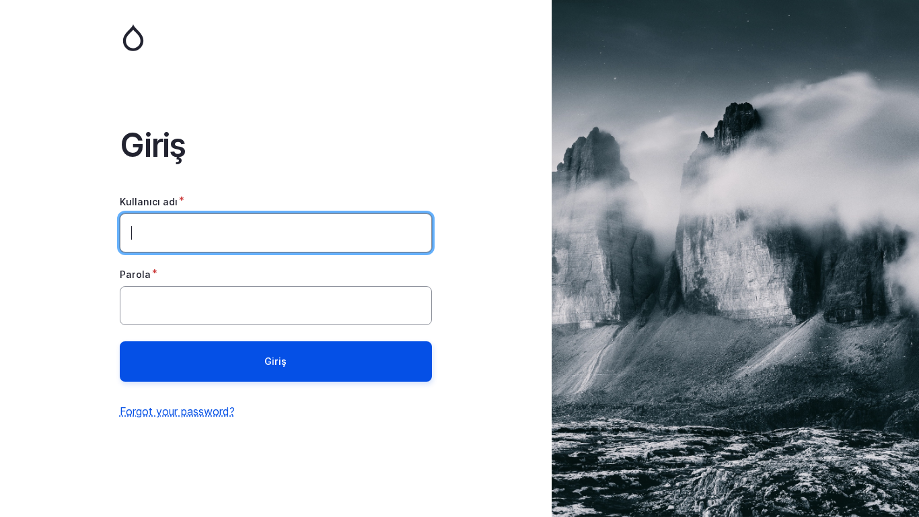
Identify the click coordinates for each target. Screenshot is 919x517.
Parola (135, 274)
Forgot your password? (177, 411)
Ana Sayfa (276, 37)
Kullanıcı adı (149, 201)
